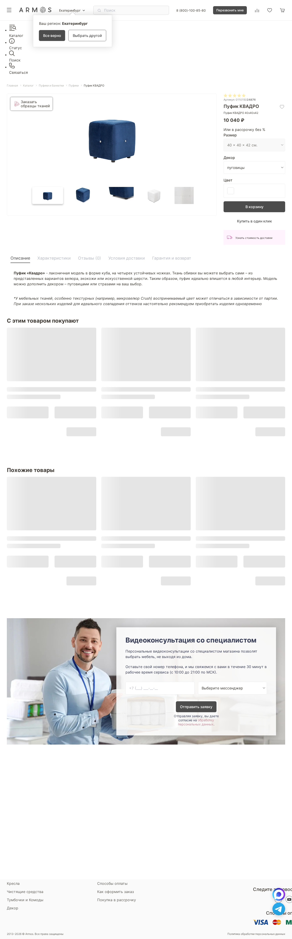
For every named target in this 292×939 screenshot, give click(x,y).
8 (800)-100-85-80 (191, 10)
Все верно (52, 35)
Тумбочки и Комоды (25, 900)
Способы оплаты (112, 883)
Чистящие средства (25, 891)
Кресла (13, 883)
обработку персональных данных (196, 722)
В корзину (254, 206)
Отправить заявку (196, 706)
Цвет (228, 180)
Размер (230, 135)
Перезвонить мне (230, 10)
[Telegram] (278, 909)
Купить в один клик (254, 221)
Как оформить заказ (115, 891)
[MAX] (278, 894)
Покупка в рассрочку (116, 900)
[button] (47, 195)
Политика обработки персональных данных (256, 934)
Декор (229, 157)
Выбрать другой (87, 35)
